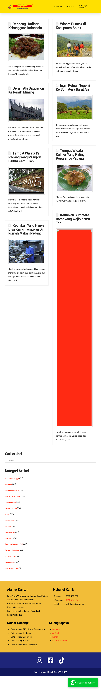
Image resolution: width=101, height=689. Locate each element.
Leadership (10, 532)
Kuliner (8, 526)
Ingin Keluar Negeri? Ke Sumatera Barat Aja (73, 87)
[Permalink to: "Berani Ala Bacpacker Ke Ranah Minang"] (26, 110)
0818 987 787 (72, 600)
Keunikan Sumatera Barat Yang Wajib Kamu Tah (73, 219)
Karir (7, 514)
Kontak (55, 636)
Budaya (8, 484)
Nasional (9, 538)
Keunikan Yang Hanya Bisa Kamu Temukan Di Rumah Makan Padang (26, 229)
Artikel (55, 633)
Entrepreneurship (13, 496)
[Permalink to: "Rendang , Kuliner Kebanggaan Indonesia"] (26, 47)
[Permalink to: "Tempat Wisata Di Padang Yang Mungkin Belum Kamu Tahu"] (26, 181)
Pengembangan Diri (14, 544)
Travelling (9, 562)
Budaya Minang (12, 490)
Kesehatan (9, 520)
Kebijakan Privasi (60, 640)
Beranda (56, 629)
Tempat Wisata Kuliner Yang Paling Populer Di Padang (70, 154)
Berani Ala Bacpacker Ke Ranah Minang (26, 90)
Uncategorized (12, 568)
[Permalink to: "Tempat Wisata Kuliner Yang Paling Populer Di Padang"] (74, 178)
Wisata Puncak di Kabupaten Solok (71, 26)
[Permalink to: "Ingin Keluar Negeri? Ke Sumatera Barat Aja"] (74, 107)
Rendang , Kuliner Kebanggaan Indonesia (25, 26)
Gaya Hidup (10, 502)
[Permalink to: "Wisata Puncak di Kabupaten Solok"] (74, 45)
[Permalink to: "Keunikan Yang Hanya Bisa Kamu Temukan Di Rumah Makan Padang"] (26, 251)
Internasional (11, 508)
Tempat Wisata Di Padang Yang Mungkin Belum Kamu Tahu (24, 157)
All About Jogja (12, 478)
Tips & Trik (10, 556)
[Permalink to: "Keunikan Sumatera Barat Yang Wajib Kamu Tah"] (74, 327)
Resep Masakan (12, 550)
